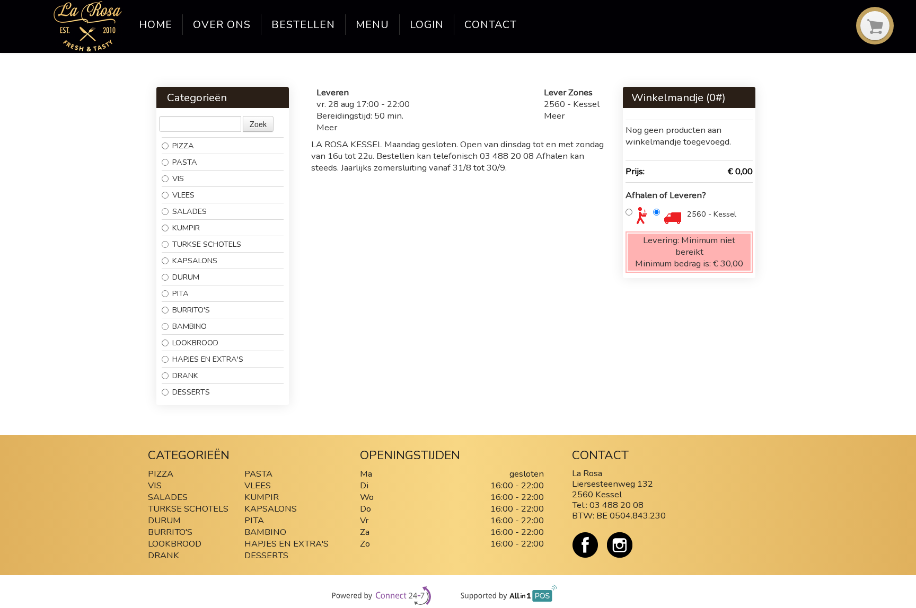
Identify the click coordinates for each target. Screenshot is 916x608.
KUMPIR (186, 227)
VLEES (183, 195)
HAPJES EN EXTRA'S (207, 359)
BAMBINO (190, 326)
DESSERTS (191, 392)
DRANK (185, 375)
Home (155, 24)
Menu (372, 24)
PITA (180, 293)
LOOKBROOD (195, 342)
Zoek (258, 124)
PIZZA (183, 145)
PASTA (184, 162)
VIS (178, 178)
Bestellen (303, 24)
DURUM (185, 277)
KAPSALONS (194, 260)
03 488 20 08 (616, 505)
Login (427, 24)
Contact (490, 24)
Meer (326, 127)
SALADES (189, 211)
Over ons (222, 24)
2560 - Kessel (711, 214)
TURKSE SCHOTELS (206, 244)
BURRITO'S (191, 310)
